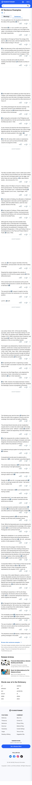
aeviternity (19, 691)
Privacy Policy (20, 723)
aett (18, 688)
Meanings (6, 16)
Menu (28, 2)
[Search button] (28, 5)
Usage (3, 731)
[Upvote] (21, 24)
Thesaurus (4, 720)
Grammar (4, 726)
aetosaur (3, 688)
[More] (30, 24)
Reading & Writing (6, 734)
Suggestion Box (20, 734)
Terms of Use (20, 731)
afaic (2, 699)
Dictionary (4, 718)
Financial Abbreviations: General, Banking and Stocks (20, 661)
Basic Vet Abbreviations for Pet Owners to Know (20, 671)
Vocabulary (4, 728)
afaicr (18, 699)
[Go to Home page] (8, 2)
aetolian (19, 686)
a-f (2, 686)
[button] (23, 1)
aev (2, 691)
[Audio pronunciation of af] (2, 13)
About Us (19, 718)
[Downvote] (26, 24)
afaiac (18, 696)
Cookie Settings (20, 728)
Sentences (17, 16)
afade (2, 696)
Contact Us (19, 720)
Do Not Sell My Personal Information (16, 762)
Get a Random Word (16, 746)
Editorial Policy (20, 726)
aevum (3, 693)
